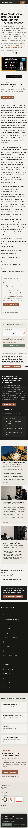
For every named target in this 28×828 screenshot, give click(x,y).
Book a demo (8, 409)
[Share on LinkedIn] (16, 53)
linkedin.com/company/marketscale (13, 271)
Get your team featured (11, 304)
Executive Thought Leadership (14, 47)
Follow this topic (14, 345)
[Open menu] (26, 2)
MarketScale (21, 43)
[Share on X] (14, 53)
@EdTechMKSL (12, 257)
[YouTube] (6, 792)
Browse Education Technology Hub (12, 579)
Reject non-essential (19, 824)
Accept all (7, 824)
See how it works (9, 309)
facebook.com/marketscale (11, 264)
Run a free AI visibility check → (12, 366)
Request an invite (8, 97)
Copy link (9, 53)
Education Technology (8, 10)
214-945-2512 (10, 341)
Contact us (3, 788)
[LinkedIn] (1, 792)
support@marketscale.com (9, 342)
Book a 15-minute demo (10, 772)
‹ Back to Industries (5, 7)
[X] (4, 792)
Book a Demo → (4, 790)
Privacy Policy (14, 821)
